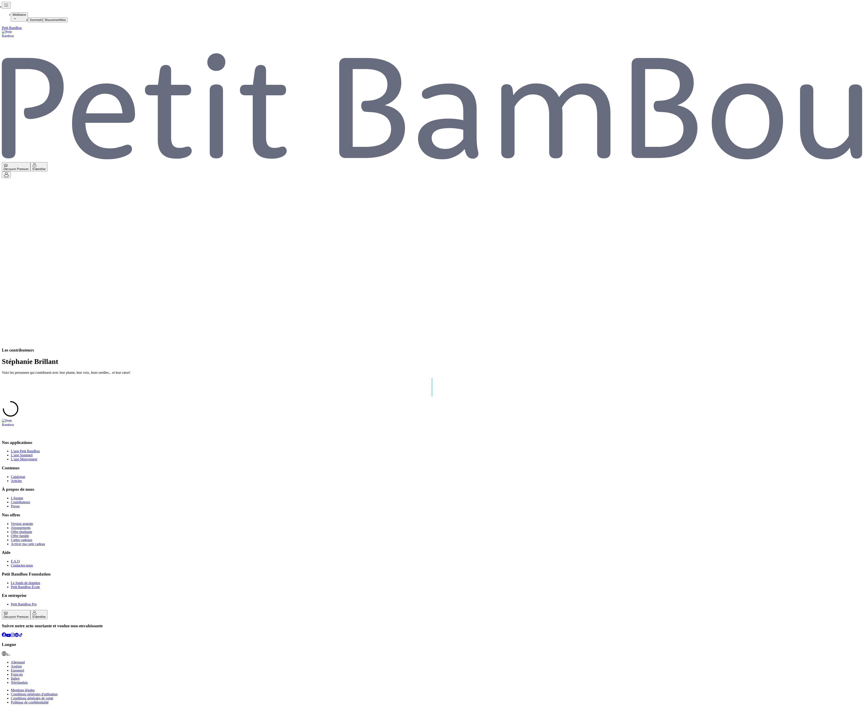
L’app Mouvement (24, 459)
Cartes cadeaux (21, 540)
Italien (15, 678)
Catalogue (18, 477)
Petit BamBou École (25, 587)
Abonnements (21, 528)
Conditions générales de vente (32, 698)
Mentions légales (23, 690)
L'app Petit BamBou (25, 451)
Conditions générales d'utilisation (34, 694)
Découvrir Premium (16, 169)
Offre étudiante (21, 532)
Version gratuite (22, 524)
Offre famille (20, 536)
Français (17, 674)
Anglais (16, 666)
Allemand (18, 662)
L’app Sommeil (22, 455)
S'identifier (39, 169)
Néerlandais (19, 682)
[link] (432, 654)
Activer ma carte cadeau (28, 544)
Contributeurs (20, 502)
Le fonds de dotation (25, 583)
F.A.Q (15, 561)
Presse (15, 506)
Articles (16, 481)
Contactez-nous (22, 565)
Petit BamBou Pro (24, 604)
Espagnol (17, 670)
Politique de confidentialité (30, 702)
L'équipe (17, 498)
